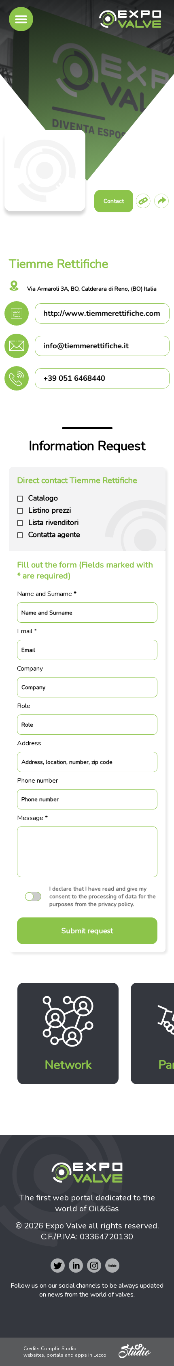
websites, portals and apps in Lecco (64, 1355)
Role (23, 705)
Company (30, 668)
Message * (32, 818)
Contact (114, 201)
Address (29, 743)
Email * (27, 631)
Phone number (37, 780)
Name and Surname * (46, 593)
